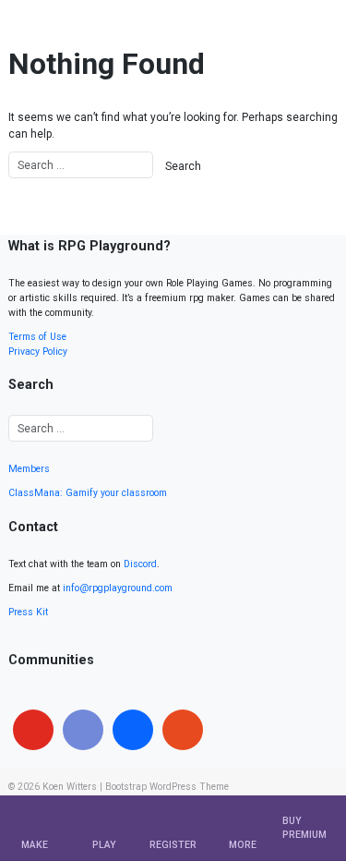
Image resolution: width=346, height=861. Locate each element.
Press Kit (28, 612)
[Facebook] (133, 730)
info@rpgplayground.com (118, 588)
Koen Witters (69, 787)
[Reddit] (183, 730)
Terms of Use (37, 337)
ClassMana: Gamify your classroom (87, 493)
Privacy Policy (37, 352)
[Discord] (83, 730)
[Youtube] (33, 730)
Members (29, 469)
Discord (140, 564)
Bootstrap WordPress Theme (167, 787)
